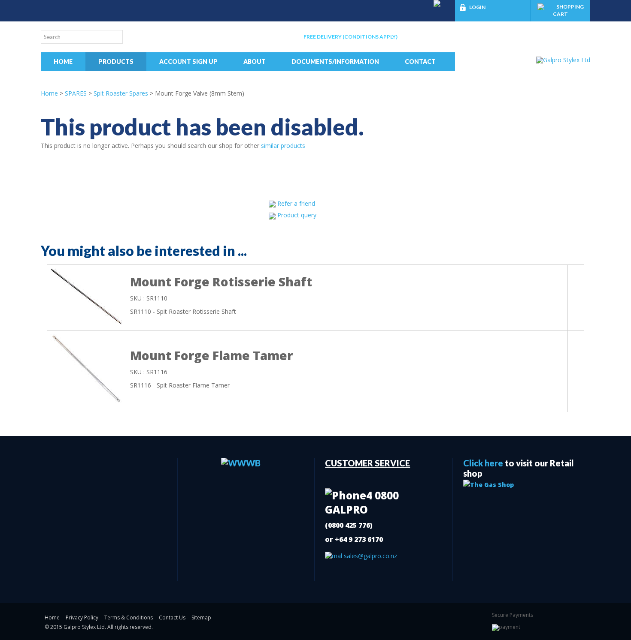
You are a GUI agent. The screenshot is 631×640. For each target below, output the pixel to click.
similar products (283, 145)
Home (63, 61)
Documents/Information (335, 61)
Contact (420, 61)
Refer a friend (296, 203)
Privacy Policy (82, 617)
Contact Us (172, 617)
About (254, 61)
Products (115, 61)
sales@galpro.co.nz (369, 556)
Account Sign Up (188, 61)
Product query (296, 215)
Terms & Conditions (128, 617)
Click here (483, 463)
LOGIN (477, 7)
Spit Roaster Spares (121, 93)
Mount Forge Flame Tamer (211, 355)
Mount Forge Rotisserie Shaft (221, 281)
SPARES (76, 93)
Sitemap (201, 617)
